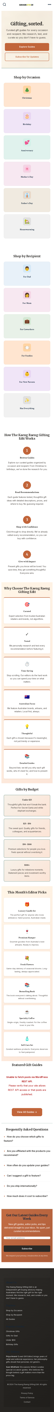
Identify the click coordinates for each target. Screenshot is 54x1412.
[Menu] (49, 4)
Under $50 (10, 1340)
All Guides (10, 1319)
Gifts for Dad (12, 1336)
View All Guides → (27, 1112)
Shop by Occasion (14, 1310)
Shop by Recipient (14, 1315)
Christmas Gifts (13, 1331)
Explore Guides (27, 47)
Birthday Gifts (12, 1344)
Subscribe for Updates (27, 57)
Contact (27, 1402)
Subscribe (27, 1248)
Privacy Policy (27, 1393)
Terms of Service (27, 1397)
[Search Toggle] (4, 4)
